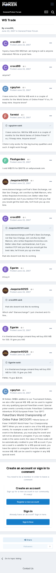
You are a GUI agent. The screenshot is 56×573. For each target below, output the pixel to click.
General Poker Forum (28, 31)
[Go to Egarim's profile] (5, 269)
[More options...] (51, 43)
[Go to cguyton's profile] (5, 89)
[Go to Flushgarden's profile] (5, 161)
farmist (14, 114)
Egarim (14, 267)
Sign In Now (28, 522)
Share (29, 540)
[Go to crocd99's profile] (5, 43)
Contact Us (28, 568)
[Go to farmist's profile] (5, 116)
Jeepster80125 (19, 180)
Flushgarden (17, 159)
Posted (20, 45)
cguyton (15, 87)
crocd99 (9, 28)
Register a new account (28, 502)
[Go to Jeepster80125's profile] (5, 182)
